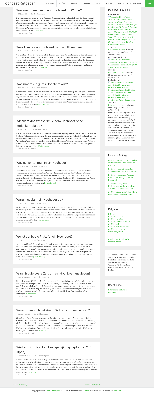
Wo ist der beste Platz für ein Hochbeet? (44, 236)
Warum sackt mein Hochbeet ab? (39, 199)
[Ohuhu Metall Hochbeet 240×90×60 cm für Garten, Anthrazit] (123, 62)
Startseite (50, 3)
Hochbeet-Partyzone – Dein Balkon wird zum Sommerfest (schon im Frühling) (122, 162)
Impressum (113, 292)
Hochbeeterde (114, 224)
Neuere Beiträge (92, 385)
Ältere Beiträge (20, 385)
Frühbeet (112, 214)
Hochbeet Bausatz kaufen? (119, 222)
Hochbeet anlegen (115, 217)
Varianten (86, 3)
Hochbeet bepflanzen (25, 375)
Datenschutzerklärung (117, 290)
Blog (149, 3)
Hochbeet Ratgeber (19, 3)
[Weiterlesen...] (39, 30)
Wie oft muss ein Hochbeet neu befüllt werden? (49, 47)
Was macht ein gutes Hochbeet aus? (42, 84)
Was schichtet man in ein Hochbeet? (42, 162)
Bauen (98, 3)
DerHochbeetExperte (38, 14)
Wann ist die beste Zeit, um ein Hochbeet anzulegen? (53, 273)
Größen (62, 3)
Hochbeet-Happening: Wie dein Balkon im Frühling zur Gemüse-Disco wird (121, 177)
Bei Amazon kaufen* (116, 50)
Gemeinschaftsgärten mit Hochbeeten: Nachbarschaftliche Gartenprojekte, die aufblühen (121, 186)
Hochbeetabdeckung (116, 229)
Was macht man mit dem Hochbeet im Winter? (49, 10)
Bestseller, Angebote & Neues (130, 3)
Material (74, 3)
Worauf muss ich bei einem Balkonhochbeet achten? (53, 310)
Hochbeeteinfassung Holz (118, 227)
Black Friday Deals (115, 232)
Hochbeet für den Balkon (27, 149)
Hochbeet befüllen (116, 219)
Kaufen (109, 3)
